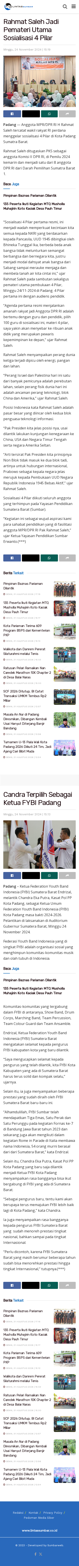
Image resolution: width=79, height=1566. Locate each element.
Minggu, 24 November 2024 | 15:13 (26, 814)
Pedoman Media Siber (39, 1517)
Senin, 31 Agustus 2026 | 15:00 (23, 683)
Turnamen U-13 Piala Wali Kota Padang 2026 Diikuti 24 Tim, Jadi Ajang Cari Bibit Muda (27, 746)
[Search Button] (65, 6)
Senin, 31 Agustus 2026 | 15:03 (23, 659)
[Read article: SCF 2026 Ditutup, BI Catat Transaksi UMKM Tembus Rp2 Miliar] (65, 697)
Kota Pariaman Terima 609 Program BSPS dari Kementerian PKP (26, 630)
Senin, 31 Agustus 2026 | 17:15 (22, 594)
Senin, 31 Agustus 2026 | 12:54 (23, 757)
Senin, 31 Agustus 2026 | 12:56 (23, 734)
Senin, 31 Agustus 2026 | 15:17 (22, 618)
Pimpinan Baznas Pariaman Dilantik (29, 196)
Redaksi (18, 1512)
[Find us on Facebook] (35, 1554)
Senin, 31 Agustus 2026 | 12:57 (23, 706)
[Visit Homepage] (19, 6)
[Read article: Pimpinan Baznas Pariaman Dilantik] (65, 589)
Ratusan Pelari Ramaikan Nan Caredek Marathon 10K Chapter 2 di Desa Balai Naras (27, 672)
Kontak (33, 1512)
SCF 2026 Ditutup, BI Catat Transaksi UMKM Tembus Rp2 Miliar (25, 696)
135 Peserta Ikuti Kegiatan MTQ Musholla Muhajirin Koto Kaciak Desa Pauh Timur (26, 607)
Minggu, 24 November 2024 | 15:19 (26, 49)
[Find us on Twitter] (40, 1554)
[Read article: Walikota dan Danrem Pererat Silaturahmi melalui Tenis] (65, 655)
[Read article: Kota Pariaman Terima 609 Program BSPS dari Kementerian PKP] (65, 631)
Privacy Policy (52, 1512)
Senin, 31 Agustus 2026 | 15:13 (22, 641)
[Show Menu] (74, 6)
